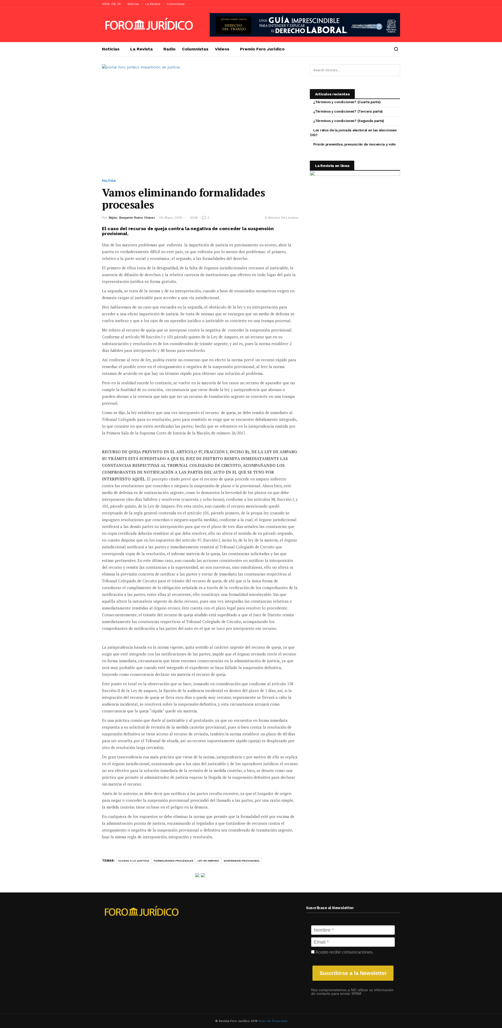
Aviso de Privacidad (273, 1021)
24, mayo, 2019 (170, 217)
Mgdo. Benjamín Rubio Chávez (132, 217)
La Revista (152, 4)
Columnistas (176, 4)
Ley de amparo (208, 860)
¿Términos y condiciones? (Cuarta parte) (346, 102)
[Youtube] (388, 4)
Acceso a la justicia (133, 860)
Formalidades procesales (173, 860)
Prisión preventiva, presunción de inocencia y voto (354, 144)
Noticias (133, 4)
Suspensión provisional (242, 860)
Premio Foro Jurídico (262, 49)
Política (109, 181)
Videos (222, 49)
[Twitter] (396, 4)
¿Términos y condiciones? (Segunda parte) (348, 121)
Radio (169, 49)
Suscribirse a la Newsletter (353, 973)
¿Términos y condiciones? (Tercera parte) (348, 111)
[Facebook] (380, 4)
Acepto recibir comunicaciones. (344, 952)
